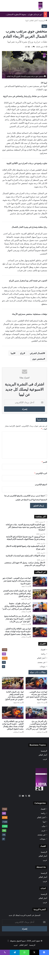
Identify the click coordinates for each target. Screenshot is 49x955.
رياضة (43, 654)
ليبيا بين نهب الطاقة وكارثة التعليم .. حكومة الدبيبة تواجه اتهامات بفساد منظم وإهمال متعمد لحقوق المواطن (17, 631)
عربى (45, 759)
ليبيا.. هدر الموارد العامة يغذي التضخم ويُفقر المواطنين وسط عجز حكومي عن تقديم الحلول (17, 593)
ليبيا (26, 20)
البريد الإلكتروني (40, 473)
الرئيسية (42, 20)
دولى (43, 826)
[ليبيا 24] (40, 6)
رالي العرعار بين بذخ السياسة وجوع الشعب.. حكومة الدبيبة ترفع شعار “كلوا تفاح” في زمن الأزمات (17, 619)
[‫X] (26, 795)
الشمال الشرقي (37, 353)
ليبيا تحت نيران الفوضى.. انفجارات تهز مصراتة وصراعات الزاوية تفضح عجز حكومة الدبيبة (16, 581)
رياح (22, 353)
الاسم (44, 462)
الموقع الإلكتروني (41, 484)
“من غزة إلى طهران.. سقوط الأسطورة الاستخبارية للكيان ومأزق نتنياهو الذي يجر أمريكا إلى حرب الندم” (16, 606)
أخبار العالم (34, 20)
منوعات (42, 666)
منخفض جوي (38, 358)
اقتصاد (43, 650)
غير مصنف (41, 662)
